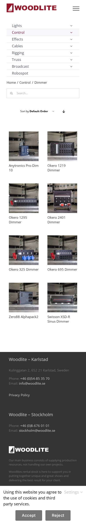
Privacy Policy (19, 395)
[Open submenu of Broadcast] (71, 66)
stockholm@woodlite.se (37, 430)
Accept (29, 515)
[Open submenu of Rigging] (71, 53)
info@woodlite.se (32, 383)
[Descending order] (63, 111)
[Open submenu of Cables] (71, 46)
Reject (58, 515)
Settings (72, 492)
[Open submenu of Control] (71, 32)
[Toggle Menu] (76, 9)
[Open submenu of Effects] (71, 39)
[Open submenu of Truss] (71, 59)
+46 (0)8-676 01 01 (35, 425)
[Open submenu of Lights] (71, 25)
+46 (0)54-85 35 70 (35, 378)
